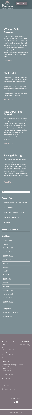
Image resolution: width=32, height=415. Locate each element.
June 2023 (6, 267)
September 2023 (8, 255)
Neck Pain (7, 222)
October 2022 (7, 298)
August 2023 (7, 259)
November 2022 (8, 294)
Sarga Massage (8, 207)
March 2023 (7, 278)
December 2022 (8, 290)
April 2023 (6, 275)
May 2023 (6, 271)
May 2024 (6, 244)
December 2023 (8, 248)
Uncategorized (7, 316)
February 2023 (7, 282)
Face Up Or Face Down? (13, 113)
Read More (8, 61)
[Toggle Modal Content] (19, 7)
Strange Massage (13, 155)
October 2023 (7, 252)
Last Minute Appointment (12, 217)
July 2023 (6, 263)
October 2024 (7, 240)
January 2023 (7, 286)
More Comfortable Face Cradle (14, 212)
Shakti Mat (10, 73)
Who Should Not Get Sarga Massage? (16, 202)
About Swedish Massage (10, 312)
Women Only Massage (11, 30)
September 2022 (8, 301)
